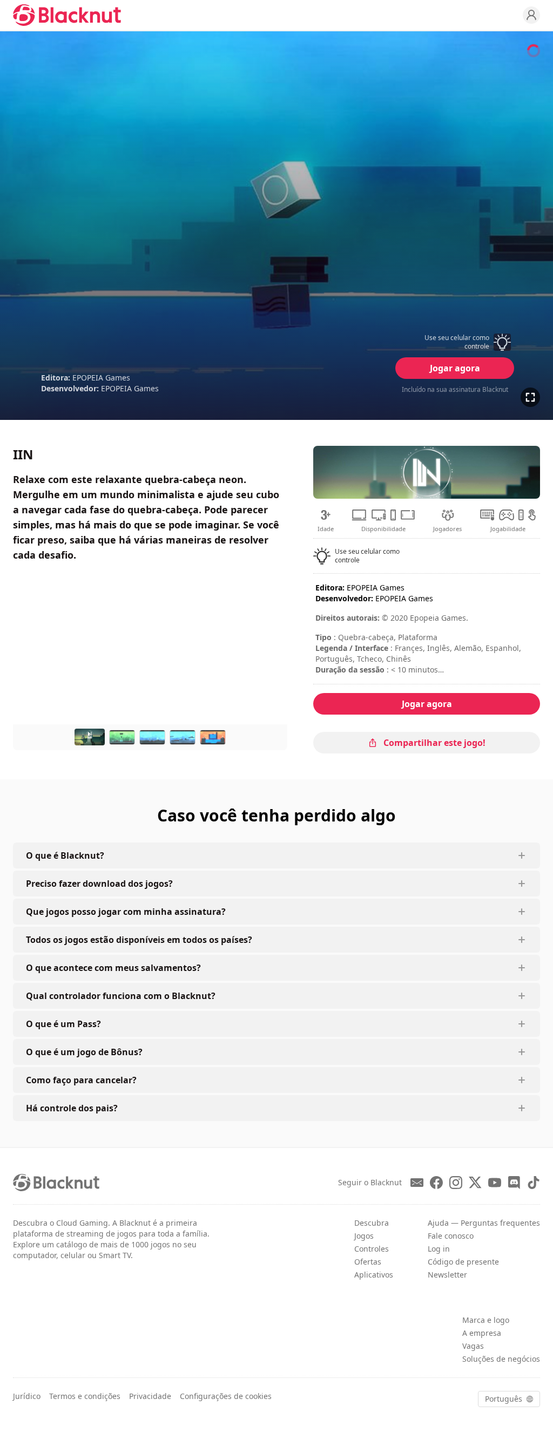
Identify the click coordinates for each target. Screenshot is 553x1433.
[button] (455, 342)
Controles (371, 1249)
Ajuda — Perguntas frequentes (484, 1223)
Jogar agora (455, 368)
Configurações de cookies (226, 1396)
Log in (439, 1249)
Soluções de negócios (501, 1359)
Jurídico (27, 1396)
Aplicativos (373, 1274)
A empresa (481, 1333)
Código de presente (463, 1262)
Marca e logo (485, 1320)
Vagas (473, 1346)
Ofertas (367, 1262)
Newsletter (447, 1274)
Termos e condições (84, 1396)
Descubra (371, 1223)
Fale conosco (451, 1236)
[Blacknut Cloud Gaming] (67, 15)
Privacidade (150, 1396)
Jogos (364, 1236)
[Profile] (531, 15)
